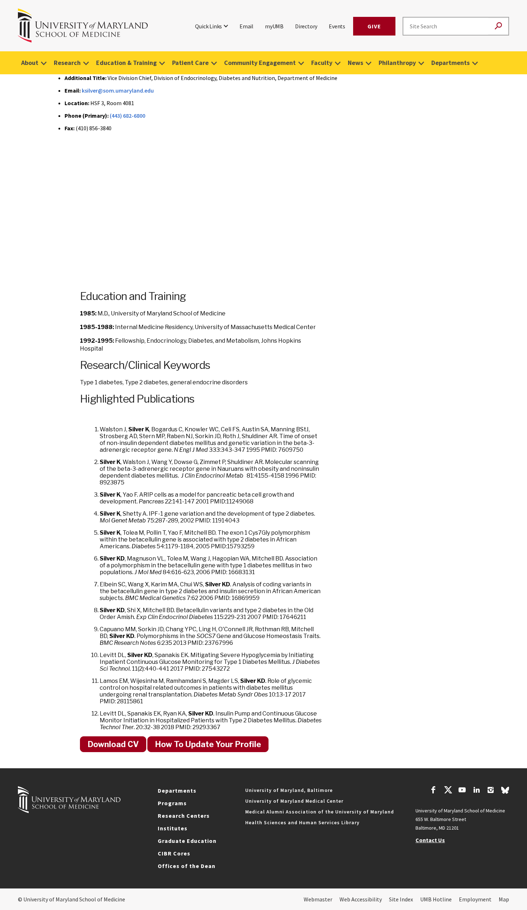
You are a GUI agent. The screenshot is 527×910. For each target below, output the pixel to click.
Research (67, 62)
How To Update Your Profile (208, 744)
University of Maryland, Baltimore (289, 790)
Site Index (401, 899)
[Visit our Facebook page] (433, 790)
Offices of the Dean (186, 865)
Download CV (113, 744)
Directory (306, 26)
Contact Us (430, 840)
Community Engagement (260, 62)
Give (374, 26)
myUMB (274, 26)
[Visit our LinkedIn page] (476, 790)
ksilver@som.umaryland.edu (118, 90)
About (29, 62)
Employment (475, 899)
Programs (172, 803)
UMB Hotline (436, 899)
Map (504, 899)
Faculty (321, 62)
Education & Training (126, 62)
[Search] (498, 26)
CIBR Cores (174, 853)
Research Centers (184, 815)
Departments (450, 62)
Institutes (172, 828)
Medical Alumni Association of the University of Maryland (319, 811)
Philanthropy (397, 62)
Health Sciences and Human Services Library (302, 822)
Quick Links (208, 26)
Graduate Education (187, 840)
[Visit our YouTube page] (462, 790)
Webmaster (318, 899)
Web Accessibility (361, 899)
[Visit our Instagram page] (490, 790)
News (355, 62)
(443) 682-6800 (127, 115)
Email (246, 26)
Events (337, 26)
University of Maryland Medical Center (294, 801)
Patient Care (190, 62)
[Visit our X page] (447, 790)
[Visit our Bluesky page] (505, 792)
